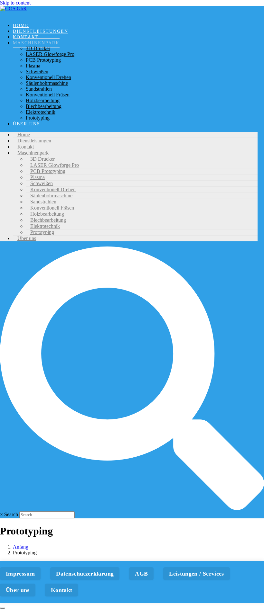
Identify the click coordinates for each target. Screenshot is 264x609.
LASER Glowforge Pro (50, 54)
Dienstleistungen (40, 31)
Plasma (33, 65)
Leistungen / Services (196, 573)
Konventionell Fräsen (48, 94)
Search (11, 514)
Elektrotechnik (40, 112)
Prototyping (38, 118)
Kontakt (26, 37)
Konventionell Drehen (48, 77)
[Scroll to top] (2, 608)
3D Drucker (38, 48)
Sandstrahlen (39, 89)
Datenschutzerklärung (85, 573)
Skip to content (15, 2)
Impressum (20, 573)
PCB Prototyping (43, 60)
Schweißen (37, 71)
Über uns (26, 123)
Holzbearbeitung (43, 100)
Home (21, 25)
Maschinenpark (36, 42)
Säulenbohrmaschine (47, 83)
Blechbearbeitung (43, 106)
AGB (141, 573)
